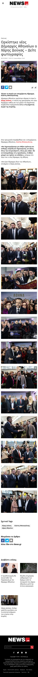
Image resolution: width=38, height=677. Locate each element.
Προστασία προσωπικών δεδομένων (11, 672)
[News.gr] (19, 3)
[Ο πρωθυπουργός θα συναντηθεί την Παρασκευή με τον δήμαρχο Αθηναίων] (9, 568)
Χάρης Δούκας (6, 526)
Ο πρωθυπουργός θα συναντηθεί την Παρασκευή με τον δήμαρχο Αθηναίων (8, 579)
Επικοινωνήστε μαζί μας (13, 669)
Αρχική (4, 669)
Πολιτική (3, 38)
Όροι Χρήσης (29, 669)
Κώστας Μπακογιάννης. (24, 142)
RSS (28, 672)
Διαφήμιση (22, 669)
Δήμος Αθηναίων (7, 528)
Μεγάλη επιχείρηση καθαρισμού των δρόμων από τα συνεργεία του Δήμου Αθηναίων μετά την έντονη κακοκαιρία (27, 581)
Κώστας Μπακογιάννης (22, 526)
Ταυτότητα (23, 672)
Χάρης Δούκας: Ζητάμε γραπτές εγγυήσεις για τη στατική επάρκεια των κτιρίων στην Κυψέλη (9, 612)
